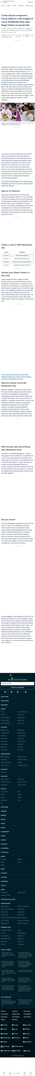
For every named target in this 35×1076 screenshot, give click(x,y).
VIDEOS (3, 831)
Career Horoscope (22, 925)
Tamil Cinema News (22, 767)
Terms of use (27, 1019)
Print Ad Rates (15, 1024)
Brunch (19, 799)
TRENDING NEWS (5, 911)
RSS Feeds (14, 1027)
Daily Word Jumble (5, 903)
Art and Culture (5, 799)
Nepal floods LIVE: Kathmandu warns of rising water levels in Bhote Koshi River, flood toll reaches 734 (8, 1010)
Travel (19, 808)
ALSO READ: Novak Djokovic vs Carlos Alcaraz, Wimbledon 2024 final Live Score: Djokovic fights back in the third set (17, 184)
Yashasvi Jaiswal (5, 728)
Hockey (3, 870)
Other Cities (21, 757)
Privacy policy (4, 1022)
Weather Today (16, 1022)
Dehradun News (22, 740)
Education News (22, 792)
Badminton (3, 867)
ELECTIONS (4, 885)
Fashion (3, 802)
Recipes (19, 805)
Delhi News (4, 743)
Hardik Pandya (21, 725)
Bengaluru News (5, 738)
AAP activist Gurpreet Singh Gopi (9, 925)
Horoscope (3, 780)
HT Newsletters (27, 1022)
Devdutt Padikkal (5, 725)
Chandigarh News (5, 740)
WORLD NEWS (5, 708)
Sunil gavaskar (21, 920)
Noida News (21, 752)
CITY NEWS (4, 735)
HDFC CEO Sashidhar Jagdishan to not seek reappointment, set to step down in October (25, 988)
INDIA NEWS (4, 712)
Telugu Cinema (21, 943)
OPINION (3, 848)
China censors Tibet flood (7, 917)
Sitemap (3, 1027)
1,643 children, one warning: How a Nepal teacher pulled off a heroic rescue (8, 962)
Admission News (5, 787)
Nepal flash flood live (23, 931)
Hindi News (20, 949)
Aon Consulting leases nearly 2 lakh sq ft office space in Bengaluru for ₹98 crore (9, 980)
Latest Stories (6, 957)
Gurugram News (22, 743)
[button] (2, 2)
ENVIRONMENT (5, 839)
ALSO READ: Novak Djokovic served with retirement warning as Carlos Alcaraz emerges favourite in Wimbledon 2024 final (16, 377)
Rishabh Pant (21, 728)
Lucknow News (21, 749)
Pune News (20, 755)
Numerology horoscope (23, 928)
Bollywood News (5, 764)
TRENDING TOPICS (6, 935)
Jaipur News (21, 746)
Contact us (15, 1019)
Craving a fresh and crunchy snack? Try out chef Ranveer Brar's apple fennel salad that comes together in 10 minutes (25, 996)
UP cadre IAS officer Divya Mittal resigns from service (25, 979)
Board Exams (21, 787)
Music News (4, 767)
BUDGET (3, 835)
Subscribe (30, 2)
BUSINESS (3, 823)
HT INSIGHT (4, 881)
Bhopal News (21, 738)
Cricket (14, 5)
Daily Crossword (22, 900)
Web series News (5, 773)
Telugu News (4, 949)
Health (2, 805)
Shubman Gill (21, 722)
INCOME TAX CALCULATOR (8, 907)
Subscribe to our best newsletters (17, 686)
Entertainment (29, 5)
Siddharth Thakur (7, 36)
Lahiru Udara (21, 731)
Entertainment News (6, 946)
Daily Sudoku (4, 900)
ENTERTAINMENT (5, 762)
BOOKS (3, 877)
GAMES (3, 897)
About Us (3, 1019)
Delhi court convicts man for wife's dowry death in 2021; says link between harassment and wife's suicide (8, 972)
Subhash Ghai (4, 920)
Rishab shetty (21, 922)
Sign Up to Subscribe (17, 694)
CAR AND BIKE (5, 856)
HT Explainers (21, 952)
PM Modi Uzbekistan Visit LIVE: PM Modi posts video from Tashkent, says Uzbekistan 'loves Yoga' (25, 1009)
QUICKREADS (4, 889)
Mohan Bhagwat (5, 914)
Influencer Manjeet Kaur (24, 914)
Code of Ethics (27, 1024)
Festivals (20, 802)
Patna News (4, 755)
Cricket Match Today (23, 719)
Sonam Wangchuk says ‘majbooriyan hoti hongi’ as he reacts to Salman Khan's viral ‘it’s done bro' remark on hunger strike (25, 963)
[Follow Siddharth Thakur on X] (14, 37)
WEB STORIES (4, 815)
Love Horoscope (5, 928)
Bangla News (21, 946)
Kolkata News (4, 749)
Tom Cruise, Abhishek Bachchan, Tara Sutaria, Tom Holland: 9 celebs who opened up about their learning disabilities (25, 972)
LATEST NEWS (4, 704)
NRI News (3, 952)
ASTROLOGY (4, 777)
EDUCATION (4, 784)
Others (2, 872)
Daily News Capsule (6, 690)
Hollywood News (22, 764)
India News (21, 5)
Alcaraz (10, 82)
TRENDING (4, 819)
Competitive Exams (6, 790)
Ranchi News (4, 757)
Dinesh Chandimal (5, 731)
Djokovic (23, 78)
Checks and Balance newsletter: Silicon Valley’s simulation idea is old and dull (8, 988)
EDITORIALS (4, 852)
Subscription (4, 1024)
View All (17, 268)
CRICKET (3, 717)
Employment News (22, 790)
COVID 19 (3, 893)
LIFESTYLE (3, 796)
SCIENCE (3, 843)
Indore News (4, 746)
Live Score (3, 722)
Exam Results (4, 792)
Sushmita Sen (21, 917)
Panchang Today (5, 931)
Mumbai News (4, 752)
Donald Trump (4, 922)
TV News (20, 770)
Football (19, 867)
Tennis (19, 870)
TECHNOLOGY (5, 860)
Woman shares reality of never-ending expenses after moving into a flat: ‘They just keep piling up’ (8, 995)
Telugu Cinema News (6, 770)
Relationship (4, 808)
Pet (1, 811)
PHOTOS (3, 827)
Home (2, 5)
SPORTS (3, 864)
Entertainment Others (23, 773)
